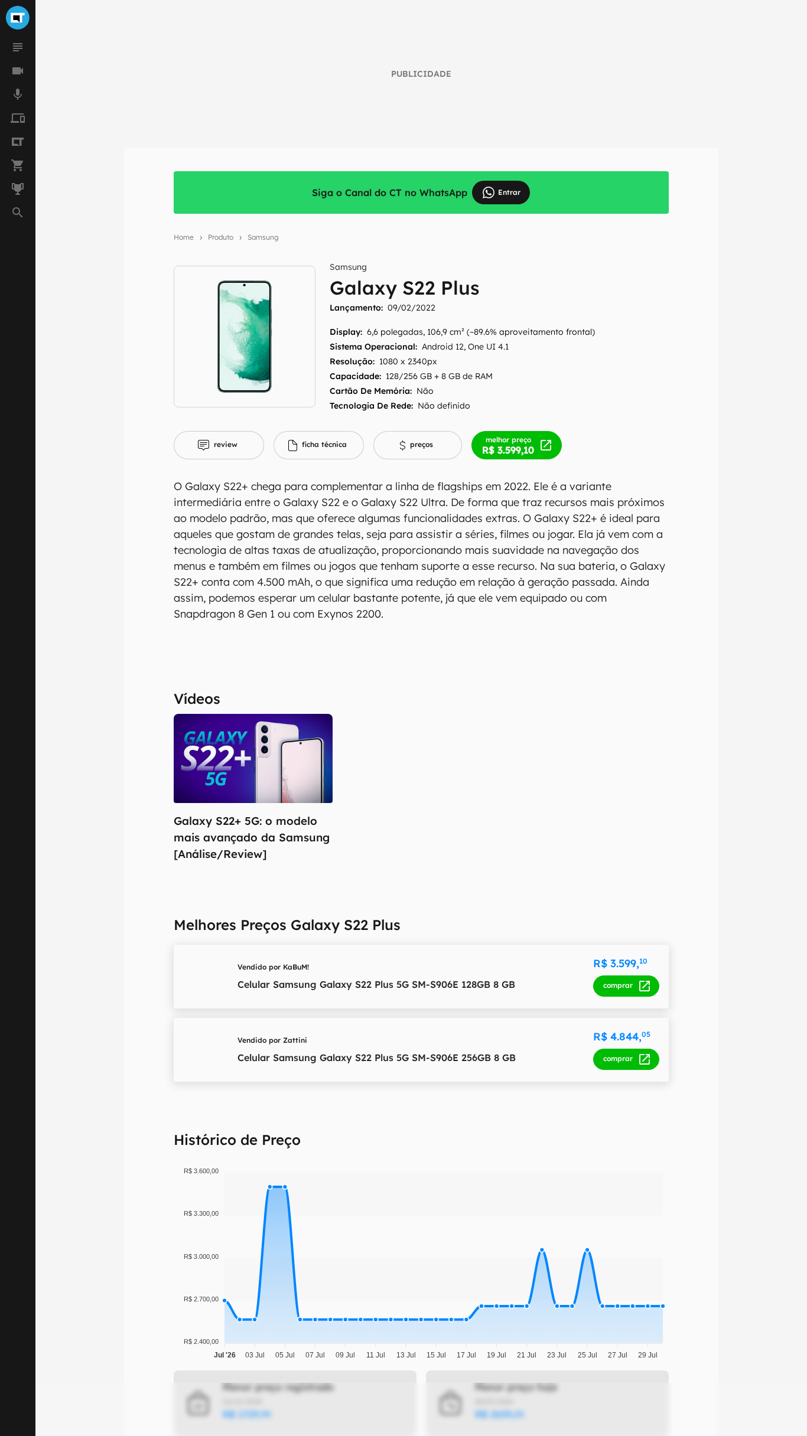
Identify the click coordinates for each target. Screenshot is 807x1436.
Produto (220, 237)
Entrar (509, 192)
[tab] (219, 445)
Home (184, 237)
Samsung (263, 237)
